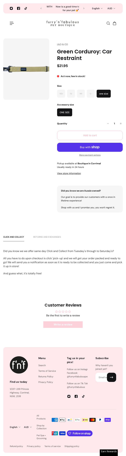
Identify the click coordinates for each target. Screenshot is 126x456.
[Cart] (114, 23)
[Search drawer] (108, 23)
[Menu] (12, 23)
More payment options (90, 155)
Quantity (62, 123)
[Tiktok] (25, 8)
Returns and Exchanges (47, 237)
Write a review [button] (63, 324)
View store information (69, 173)
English (96, 8)
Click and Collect (13, 237)
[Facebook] (18, 8)
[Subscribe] (111, 377)
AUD (109, 8)
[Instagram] (11, 8)
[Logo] (63, 23)
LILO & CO (62, 44)
